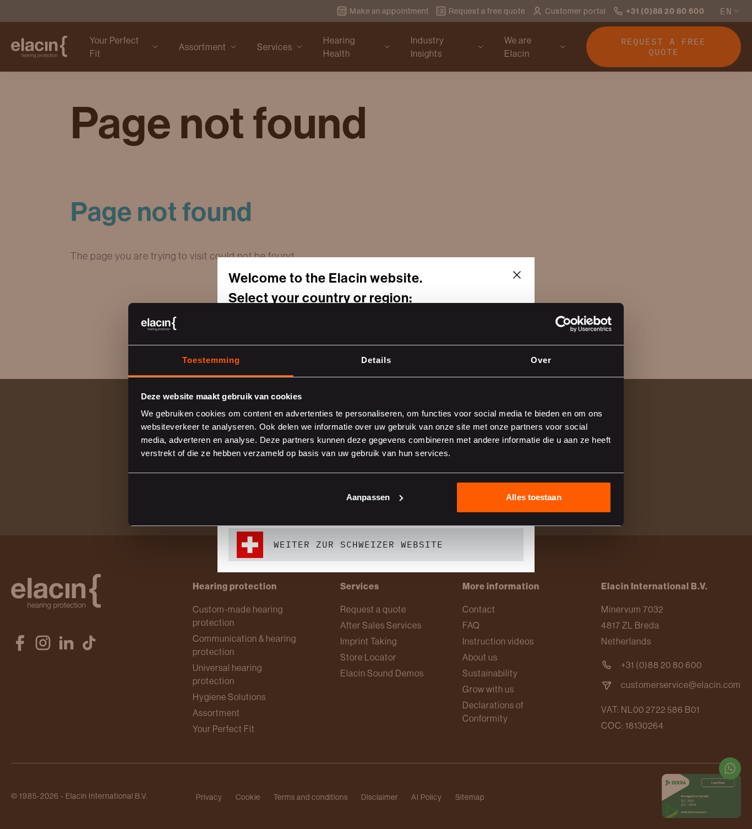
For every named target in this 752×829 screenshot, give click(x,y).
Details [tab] (376, 360)
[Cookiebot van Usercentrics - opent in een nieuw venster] (563, 324)
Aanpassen (368, 497)
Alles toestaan (533, 497)
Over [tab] (541, 360)
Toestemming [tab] (211, 360)
